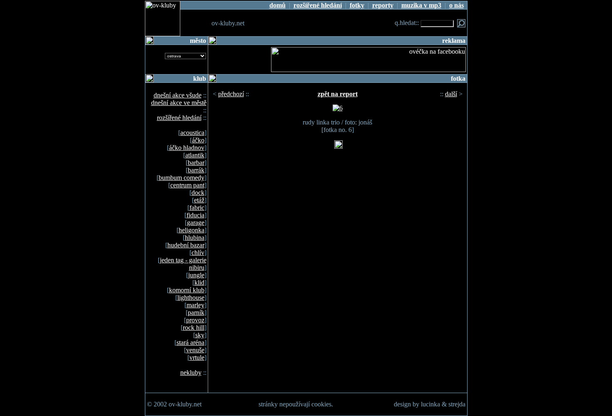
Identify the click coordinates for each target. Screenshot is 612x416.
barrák (196, 170)
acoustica (192, 132)
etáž (199, 200)
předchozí (231, 93)
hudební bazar (185, 245)
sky (199, 335)
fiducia (195, 215)
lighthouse (190, 297)
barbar (196, 162)
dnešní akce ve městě (178, 102)
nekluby (191, 372)
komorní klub (186, 290)
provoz (195, 320)
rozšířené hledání (179, 117)
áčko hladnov (186, 147)
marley (195, 305)
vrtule (196, 357)
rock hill (193, 327)
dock (198, 192)
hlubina (194, 237)
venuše (195, 350)
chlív (198, 252)
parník (196, 312)
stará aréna (190, 342)
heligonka (191, 230)
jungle (196, 275)
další (451, 93)
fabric (196, 207)
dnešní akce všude (178, 95)
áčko (198, 140)
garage (195, 222)
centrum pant (187, 185)
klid (199, 282)
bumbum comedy (181, 177)
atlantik (194, 155)
